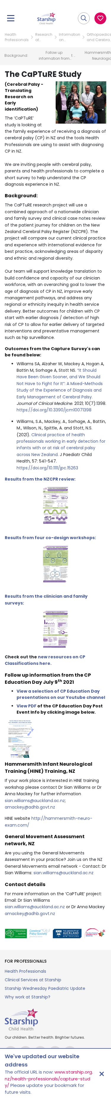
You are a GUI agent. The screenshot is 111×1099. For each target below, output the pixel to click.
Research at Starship (43, 37)
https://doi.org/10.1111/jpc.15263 (47, 468)
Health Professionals (17, 37)
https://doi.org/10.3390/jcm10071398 (54, 410)
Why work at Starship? (27, 997)
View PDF (26, 706)
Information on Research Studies (69, 37)
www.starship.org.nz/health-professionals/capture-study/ (49, 1078)
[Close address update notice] (101, 1074)
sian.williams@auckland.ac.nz (35, 801)
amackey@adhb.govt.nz (30, 807)
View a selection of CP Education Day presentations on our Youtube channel (61, 694)
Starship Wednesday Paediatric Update (45, 988)
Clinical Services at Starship (33, 980)
